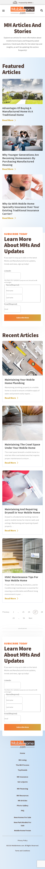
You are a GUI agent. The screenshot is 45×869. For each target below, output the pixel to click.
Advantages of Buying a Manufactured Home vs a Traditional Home (17, 111)
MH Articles (22, 800)
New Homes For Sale (22, 817)
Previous (5, 612)
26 (29, 612)
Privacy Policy (22, 840)
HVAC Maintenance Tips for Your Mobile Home (21, 578)
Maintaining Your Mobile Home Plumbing (20, 381)
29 (14, 618)
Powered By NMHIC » (26, 3)
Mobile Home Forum (22, 830)
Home (22, 753)
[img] (41, 10)
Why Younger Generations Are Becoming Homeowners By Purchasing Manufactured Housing (20, 160)
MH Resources (22, 795)
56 (24, 618)
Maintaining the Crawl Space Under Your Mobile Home (22, 446)
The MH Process (22, 765)
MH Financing (22, 788)
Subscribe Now (22, 317)
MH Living (23, 760)
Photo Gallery (22, 805)
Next (30, 618)
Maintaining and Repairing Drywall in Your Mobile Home (22, 510)
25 (23, 612)
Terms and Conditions (22, 851)
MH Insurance (22, 777)
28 (42, 612)
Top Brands (22, 770)
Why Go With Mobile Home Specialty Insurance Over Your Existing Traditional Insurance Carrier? (20, 208)
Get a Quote (23, 782)
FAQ (22, 810)
